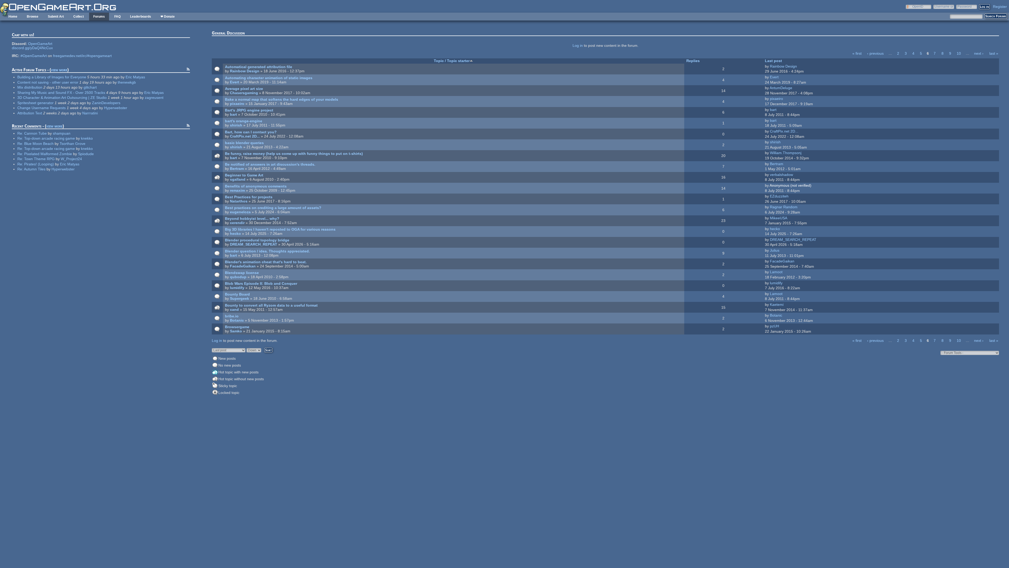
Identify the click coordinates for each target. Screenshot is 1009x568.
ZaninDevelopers (106, 103)
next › (979, 53)
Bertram (237, 168)
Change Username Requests (41, 108)
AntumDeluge (781, 88)
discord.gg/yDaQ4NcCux (32, 48)
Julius (774, 250)
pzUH (774, 326)
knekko (87, 138)
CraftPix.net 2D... (245, 136)
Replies (693, 61)
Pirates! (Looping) (39, 164)
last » (993, 53)
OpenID (917, 6)
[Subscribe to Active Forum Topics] (188, 70)
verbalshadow (781, 175)
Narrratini (90, 113)
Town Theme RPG (39, 159)
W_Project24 (71, 159)
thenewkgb (127, 82)
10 (959, 53)
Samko (236, 331)
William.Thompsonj (785, 153)
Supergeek (239, 298)
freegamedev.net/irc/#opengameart (82, 56)
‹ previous (875, 53)
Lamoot (776, 272)
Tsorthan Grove (72, 143)
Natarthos (239, 201)
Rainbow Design (244, 71)
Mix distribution (29, 87)
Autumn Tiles (34, 169)
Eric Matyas (135, 77)
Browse (32, 16)
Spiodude (86, 154)
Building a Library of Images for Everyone (51, 77)
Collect (78, 16)
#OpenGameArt (33, 56)
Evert (234, 82)
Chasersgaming (244, 93)
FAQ (117, 16)
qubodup (238, 277)
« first (857, 53)
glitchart (90, 87)
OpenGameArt (40, 44)
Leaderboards (140, 16)
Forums (99, 16)
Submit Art (56, 16)
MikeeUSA (778, 218)
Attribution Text (29, 113)
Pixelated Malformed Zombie (48, 154)
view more (59, 69)
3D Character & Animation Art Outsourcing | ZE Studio (62, 97)
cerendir (237, 223)
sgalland (237, 179)
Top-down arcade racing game (49, 138)
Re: (20, 133)
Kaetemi (777, 304)
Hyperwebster (115, 108)
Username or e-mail (944, 6)
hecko (235, 233)
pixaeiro (237, 104)
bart (233, 114)
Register (1000, 6)
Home (12, 16)
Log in (578, 45)
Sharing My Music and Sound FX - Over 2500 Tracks (61, 92)
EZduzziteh (779, 196)
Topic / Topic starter (452, 61)
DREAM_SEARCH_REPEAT (253, 244)
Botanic (237, 320)
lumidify (237, 288)
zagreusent (154, 97)
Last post (773, 61)
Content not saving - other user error (47, 82)
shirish (236, 125)
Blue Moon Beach (39, 143)
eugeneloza (240, 212)
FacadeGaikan (243, 266)
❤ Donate (168, 16)
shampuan (61, 133)
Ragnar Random (783, 207)
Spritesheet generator (35, 103)
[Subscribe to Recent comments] (188, 126)
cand (234, 309)
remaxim (237, 190)
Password (964, 6)
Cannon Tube (35, 133)
